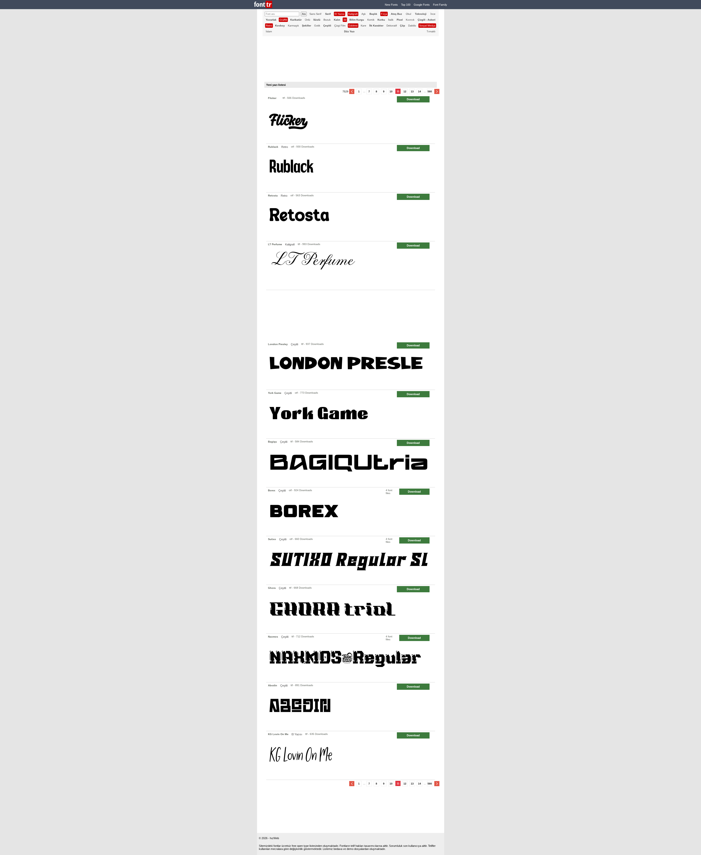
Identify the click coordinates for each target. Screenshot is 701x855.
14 (419, 91)
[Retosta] (351, 217)
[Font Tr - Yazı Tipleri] (263, 5)
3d (344, 19)
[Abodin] (351, 706)
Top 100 (405, 4)
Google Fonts (422, 4)
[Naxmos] (351, 658)
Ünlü (307, 19)
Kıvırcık (410, 19)
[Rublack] (351, 168)
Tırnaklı (431, 31)
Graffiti (283, 19)
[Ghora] (351, 609)
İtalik (390, 19)
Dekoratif (391, 25)
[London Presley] (351, 365)
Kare (363, 25)
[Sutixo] (351, 560)
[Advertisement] (350, 315)
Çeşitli (294, 344)
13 (412, 91)
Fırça (384, 13)
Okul (408, 13)
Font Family (440, 4)
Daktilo (412, 25)
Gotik (317, 25)
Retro (269, 25)
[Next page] (436, 91)
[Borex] (351, 511)
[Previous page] (351, 91)
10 (391, 91)
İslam (269, 31)
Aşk (363, 13)
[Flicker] (351, 119)
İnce (432, 13)
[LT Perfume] (351, 265)
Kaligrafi (290, 244)
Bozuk (327, 19)
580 (430, 91)
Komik (370, 19)
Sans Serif (315, 13)
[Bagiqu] (351, 463)
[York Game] (351, 414)
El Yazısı (339, 13)
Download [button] (413, 99)
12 (404, 91)
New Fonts (391, 4)
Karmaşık (293, 25)
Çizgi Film (340, 25)
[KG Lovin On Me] (351, 755)
